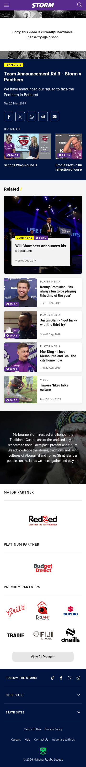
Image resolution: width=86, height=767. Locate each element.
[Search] (79, 5)
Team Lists (13, 64)
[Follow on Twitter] (70, 677)
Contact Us (41, 739)
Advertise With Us (63, 739)
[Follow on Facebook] (61, 677)
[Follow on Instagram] (78, 677)
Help (27, 739)
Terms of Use (32, 729)
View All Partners (43, 656)
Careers (16, 739)
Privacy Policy (53, 729)
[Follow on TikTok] (52, 677)
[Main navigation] (6, 5)
